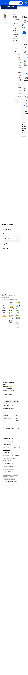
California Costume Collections (15, 16)
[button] (16, 50)
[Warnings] (18, 248)
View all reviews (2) (10, 428)
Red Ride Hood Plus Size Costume (11, 455)
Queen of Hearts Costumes (9, 471)
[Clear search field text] (18, 3)
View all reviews (8, 394)
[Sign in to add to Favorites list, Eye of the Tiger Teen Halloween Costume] (4, 305)
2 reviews (10, 388)
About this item (7, 224)
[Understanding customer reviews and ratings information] (17, 390)
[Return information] (23, 30)
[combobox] (16, 3)
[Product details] (18, 229)
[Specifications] (18, 234)
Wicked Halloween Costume (9, 458)
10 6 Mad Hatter (6, 450)
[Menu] (2, 3)
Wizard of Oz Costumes (8, 469)
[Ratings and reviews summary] (18, 382)
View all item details (20, 96)
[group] (19, 43)
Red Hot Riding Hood (8, 442)
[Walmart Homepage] (6, 3)
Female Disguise (7, 444)
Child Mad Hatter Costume (9, 452)
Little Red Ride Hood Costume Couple (11, 447)
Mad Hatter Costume (8, 463)
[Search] (20, 3)
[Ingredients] (18, 244)
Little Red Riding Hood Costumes (10, 466)
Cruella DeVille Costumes (9, 460)
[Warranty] (16, 238)
